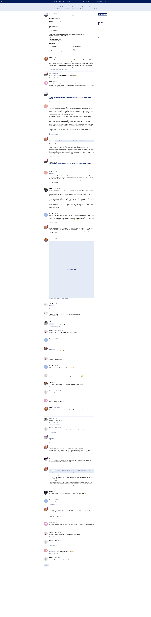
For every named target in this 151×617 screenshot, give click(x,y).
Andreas (52, 438)
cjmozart (53, 470)
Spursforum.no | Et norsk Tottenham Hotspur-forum (57, 1)
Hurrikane (52, 349)
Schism (51, 173)
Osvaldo (53, 140)
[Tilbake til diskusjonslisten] (1, 1)
